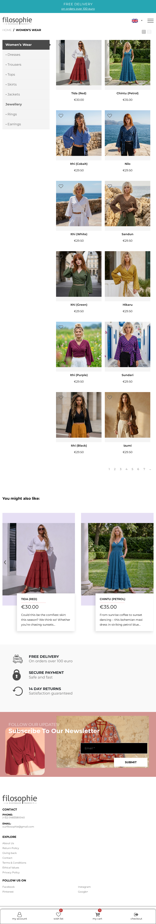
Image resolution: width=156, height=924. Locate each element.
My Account (19, 918)
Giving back (9, 852)
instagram (84, 886)
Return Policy (10, 848)
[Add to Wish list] (61, 45)
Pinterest (8, 891)
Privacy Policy (11, 872)
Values (10, 867)
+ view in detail (39, 559)
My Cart (97, 914)
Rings (12, 114)
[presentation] (4, 561)
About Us (8, 843)
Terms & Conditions (14, 862)
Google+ (83, 891)
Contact (7, 857)
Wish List (58, 914)
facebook (8, 886)
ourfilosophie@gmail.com (18, 826)
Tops (11, 74)
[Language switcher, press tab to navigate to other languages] (137, 21)
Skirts (12, 84)
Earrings (14, 124)
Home (7, 30)
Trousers (14, 64)
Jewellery (13, 104)
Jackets (14, 94)
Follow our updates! (34, 724)
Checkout (136, 918)
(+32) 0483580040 (13, 817)
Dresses (14, 55)
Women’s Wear (18, 45)
